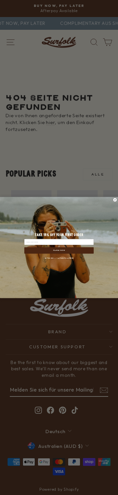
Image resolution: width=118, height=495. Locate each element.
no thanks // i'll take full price (59, 258)
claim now (59, 250)
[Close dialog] (115, 200)
